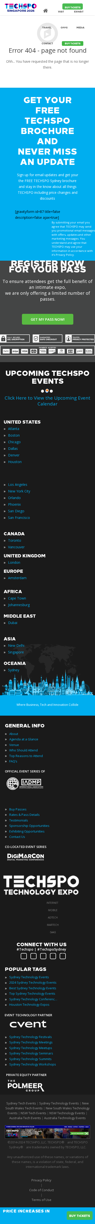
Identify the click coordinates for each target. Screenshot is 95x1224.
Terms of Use (41, 1200)
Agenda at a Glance (23, 739)
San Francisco (19, 517)
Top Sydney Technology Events (32, 993)
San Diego (16, 511)
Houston (15, 461)
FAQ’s (13, 761)
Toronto (14, 540)
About (13, 734)
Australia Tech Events (25, 1118)
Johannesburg (19, 604)
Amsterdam (17, 577)
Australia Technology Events (65, 1118)
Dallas (13, 448)
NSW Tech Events (33, 1113)
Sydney (13, 670)
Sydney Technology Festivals (30, 1037)
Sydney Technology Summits (30, 1059)
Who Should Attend (23, 750)
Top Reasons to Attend (26, 756)
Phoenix (14, 504)
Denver (13, 455)
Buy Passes (18, 809)
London (14, 562)
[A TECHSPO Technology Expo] (44, 895)
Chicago (14, 442)
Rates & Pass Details (24, 814)
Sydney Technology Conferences (33, 999)
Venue (14, 745)
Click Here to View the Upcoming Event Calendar (47, 401)
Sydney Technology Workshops (32, 1064)
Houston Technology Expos (29, 1004)
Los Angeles (17, 484)
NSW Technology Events (67, 1113)
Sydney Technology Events (29, 977)
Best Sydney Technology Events (32, 988)
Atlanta (13, 428)
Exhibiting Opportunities (27, 831)
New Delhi (16, 645)
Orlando (14, 497)
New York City (19, 491)
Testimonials (18, 820)
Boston (14, 435)
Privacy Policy (41, 1180)
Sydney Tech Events (21, 1103)
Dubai (12, 622)
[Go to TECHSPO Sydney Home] (21, 10)
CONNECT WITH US (41, 944)
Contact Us (17, 836)
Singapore (16, 652)
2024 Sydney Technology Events (33, 982)
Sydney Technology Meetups (30, 1048)
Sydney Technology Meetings (31, 1042)
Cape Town (17, 598)
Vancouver (16, 547)
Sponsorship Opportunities (29, 825)
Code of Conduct (41, 1190)
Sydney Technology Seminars (31, 1053)
